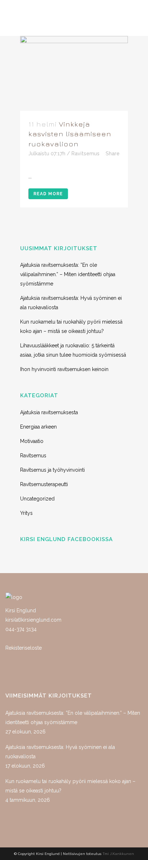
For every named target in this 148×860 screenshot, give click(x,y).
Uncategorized (37, 499)
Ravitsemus (85, 153)
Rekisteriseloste (23, 648)
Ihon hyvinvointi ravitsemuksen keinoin (64, 369)
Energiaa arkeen (38, 427)
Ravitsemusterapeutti (44, 484)
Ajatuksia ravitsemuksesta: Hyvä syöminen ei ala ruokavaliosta (60, 751)
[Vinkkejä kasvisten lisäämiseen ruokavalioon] (74, 73)
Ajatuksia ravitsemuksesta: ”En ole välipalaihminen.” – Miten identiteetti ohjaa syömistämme (67, 274)
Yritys (26, 513)
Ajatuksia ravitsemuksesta (49, 412)
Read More (48, 193)
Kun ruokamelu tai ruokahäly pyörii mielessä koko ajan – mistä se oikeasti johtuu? (70, 785)
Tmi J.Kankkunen (118, 854)
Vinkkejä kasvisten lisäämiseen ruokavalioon (69, 134)
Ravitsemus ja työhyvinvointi (52, 470)
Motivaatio (31, 441)
